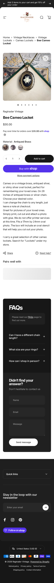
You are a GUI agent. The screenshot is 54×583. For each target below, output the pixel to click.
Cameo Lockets (24, 40)
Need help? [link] (45, 253)
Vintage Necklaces (24, 37)
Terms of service (39, 566)
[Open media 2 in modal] (46, 58)
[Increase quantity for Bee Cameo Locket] (19, 158)
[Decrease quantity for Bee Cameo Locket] (6, 158)
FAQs (30, 317)
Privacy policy (26, 566)
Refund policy (14, 566)
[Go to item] (18, 105)
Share (10, 253)
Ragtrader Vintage (13, 111)
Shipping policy (19, 570)
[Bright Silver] (20, 147)
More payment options (28, 175)
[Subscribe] (46, 507)
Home (6, 37)
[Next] (49, 3)
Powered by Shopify (39, 561)
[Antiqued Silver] (13, 147)
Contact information (33, 570)
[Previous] (4, 3)
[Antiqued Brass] (5, 147)
